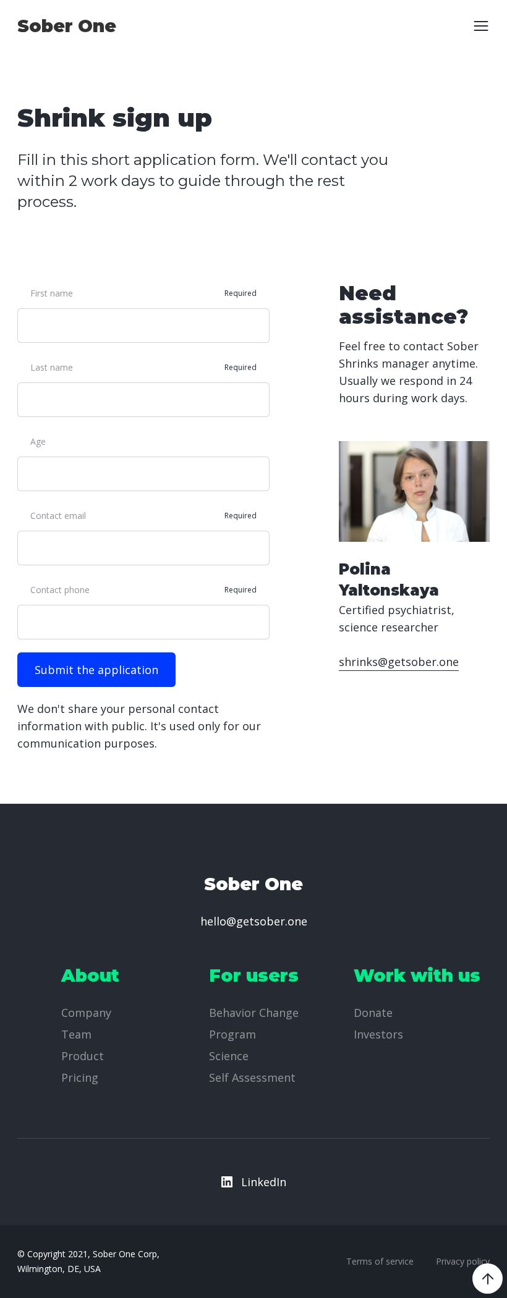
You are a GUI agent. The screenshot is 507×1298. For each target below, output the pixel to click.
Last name (51, 367)
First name (51, 293)
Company (86, 1012)
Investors (378, 1034)
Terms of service (380, 1261)
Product (82, 1055)
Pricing (79, 1077)
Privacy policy (463, 1261)
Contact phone (60, 590)
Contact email (58, 515)
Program (232, 1034)
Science (229, 1055)
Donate (373, 1012)
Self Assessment (252, 1077)
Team (76, 1034)
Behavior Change (254, 1012)
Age (38, 441)
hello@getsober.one (253, 921)
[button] (477, 26)
